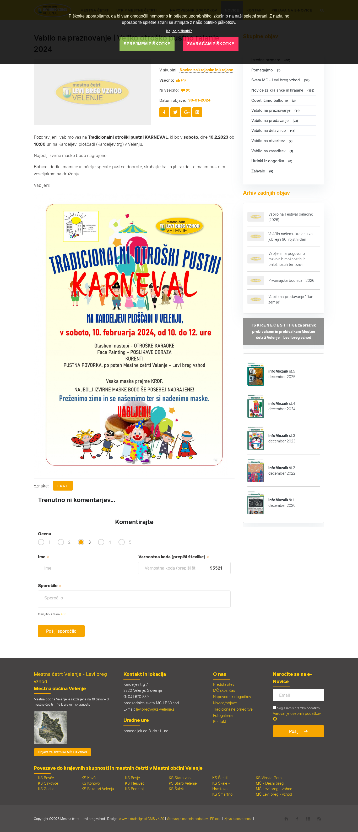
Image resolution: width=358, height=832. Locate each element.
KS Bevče (46, 777)
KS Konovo (91, 783)
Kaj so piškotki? (179, 31)
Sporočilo (48, 585)
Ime (42, 557)
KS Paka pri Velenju (98, 788)
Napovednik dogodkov (232, 696)
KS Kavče (89, 777)
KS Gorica (46, 788)
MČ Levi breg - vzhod (274, 794)
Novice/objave (225, 702)
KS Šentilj (220, 777)
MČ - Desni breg (270, 783)
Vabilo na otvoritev (271, 140)
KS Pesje (132, 777)
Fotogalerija (223, 715)
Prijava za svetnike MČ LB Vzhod (62, 752)
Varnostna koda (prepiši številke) (172, 557)
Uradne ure (136, 720)
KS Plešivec (134, 783)
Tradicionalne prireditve (233, 709)
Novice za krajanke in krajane (206, 69)
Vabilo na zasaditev (272, 150)
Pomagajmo (265, 70)
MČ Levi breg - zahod (274, 788)
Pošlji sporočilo (61, 631)
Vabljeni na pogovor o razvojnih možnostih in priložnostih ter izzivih (287, 259)
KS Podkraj (134, 788)
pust (62, 486)
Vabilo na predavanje (274, 120)
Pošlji (294, 731)
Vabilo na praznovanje (275, 110)
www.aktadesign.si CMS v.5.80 (141, 819)
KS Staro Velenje (183, 783)
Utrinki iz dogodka (271, 160)
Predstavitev (223, 684)
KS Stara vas (180, 777)
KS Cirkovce (48, 783)
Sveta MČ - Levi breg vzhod (280, 79)
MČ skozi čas (224, 690)
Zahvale (262, 170)
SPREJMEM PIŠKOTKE (147, 44)
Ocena (44, 534)
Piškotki (215, 819)
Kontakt (219, 721)
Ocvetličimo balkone (273, 100)
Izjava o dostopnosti (238, 819)
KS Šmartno (222, 794)
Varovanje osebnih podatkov (297, 713)
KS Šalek (176, 788)
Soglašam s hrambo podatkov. (298, 708)
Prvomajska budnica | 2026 (291, 280)
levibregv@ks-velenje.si (155, 709)
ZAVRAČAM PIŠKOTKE (210, 44)
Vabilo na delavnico (273, 130)
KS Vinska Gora (269, 777)
